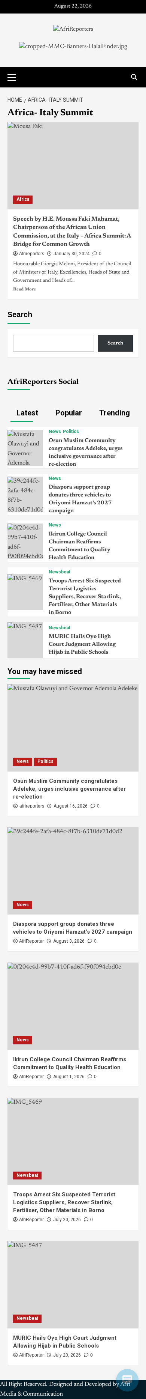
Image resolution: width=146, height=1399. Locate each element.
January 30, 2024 (71, 253)
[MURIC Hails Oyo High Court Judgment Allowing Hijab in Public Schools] (24, 627)
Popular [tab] (68, 412)
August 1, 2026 (69, 1076)
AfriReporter (31, 941)
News (55, 431)
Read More (24, 289)
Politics (71, 431)
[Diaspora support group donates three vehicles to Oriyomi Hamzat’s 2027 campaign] (25, 496)
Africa (22, 199)
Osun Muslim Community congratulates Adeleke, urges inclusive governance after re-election (69, 789)
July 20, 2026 (67, 1219)
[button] (14, 76)
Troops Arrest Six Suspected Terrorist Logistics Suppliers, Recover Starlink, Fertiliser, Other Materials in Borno (85, 596)
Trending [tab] (113, 412)
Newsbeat (59, 572)
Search (19, 314)
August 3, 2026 (69, 941)
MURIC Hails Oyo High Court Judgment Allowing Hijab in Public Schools (82, 644)
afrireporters (31, 806)
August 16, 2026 (71, 806)
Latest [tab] (26, 412)
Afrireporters (31, 253)
